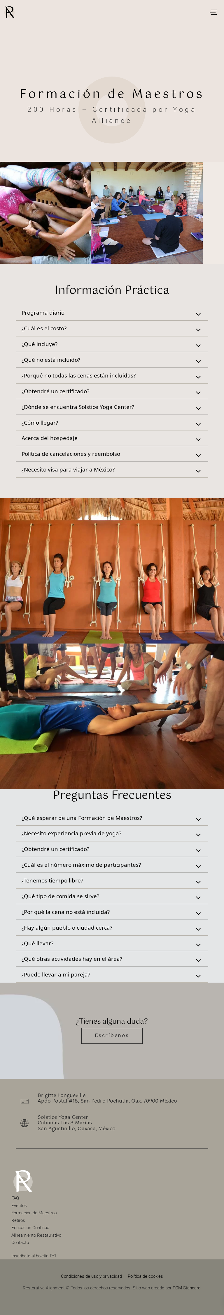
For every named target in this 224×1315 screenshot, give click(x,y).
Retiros (18, 1220)
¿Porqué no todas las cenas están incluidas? (79, 375)
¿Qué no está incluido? (51, 359)
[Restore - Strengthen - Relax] (105, 12)
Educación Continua (30, 1227)
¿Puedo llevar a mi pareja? (56, 974)
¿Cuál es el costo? (44, 328)
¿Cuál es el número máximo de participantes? (81, 864)
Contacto (20, 1242)
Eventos (19, 1205)
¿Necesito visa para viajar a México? (68, 469)
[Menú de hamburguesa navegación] (213, 12)
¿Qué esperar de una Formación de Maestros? (82, 817)
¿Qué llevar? (37, 943)
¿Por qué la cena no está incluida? (66, 911)
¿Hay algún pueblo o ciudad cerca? (67, 927)
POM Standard (186, 1288)
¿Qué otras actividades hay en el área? (72, 958)
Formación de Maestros (34, 1212)
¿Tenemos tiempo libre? (52, 880)
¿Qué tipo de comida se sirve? (60, 896)
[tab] (112, 313)
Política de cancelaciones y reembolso (71, 453)
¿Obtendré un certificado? (55, 391)
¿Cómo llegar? (40, 422)
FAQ (15, 1198)
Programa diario (43, 312)
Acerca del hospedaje (50, 438)
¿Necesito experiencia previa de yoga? (71, 833)
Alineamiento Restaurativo (36, 1235)
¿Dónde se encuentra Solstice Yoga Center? (78, 406)
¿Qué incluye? (39, 344)
